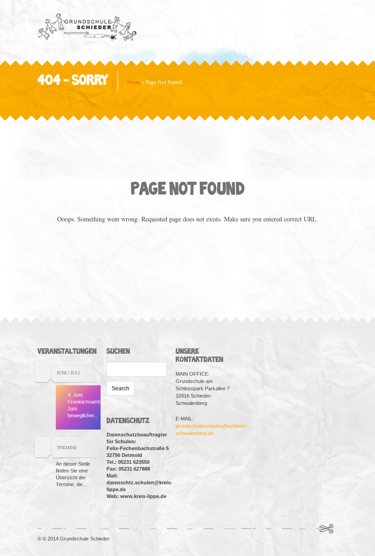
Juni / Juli (68, 372)
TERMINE (67, 447)
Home (133, 81)
